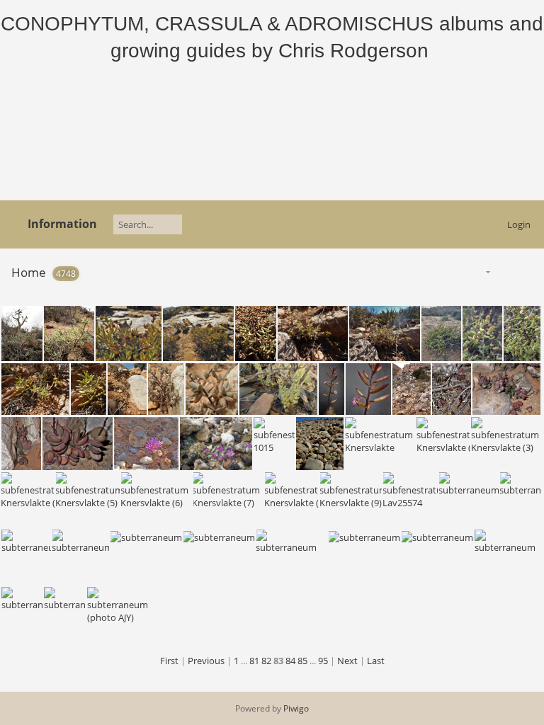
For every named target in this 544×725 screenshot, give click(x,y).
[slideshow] (504, 271)
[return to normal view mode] (527, 271)
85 (302, 660)
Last (376, 660)
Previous (206, 660)
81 (254, 660)
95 (323, 660)
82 (266, 660)
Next (347, 660)
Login (519, 224)
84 (290, 660)
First (169, 660)
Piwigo (296, 708)
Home (28, 272)
